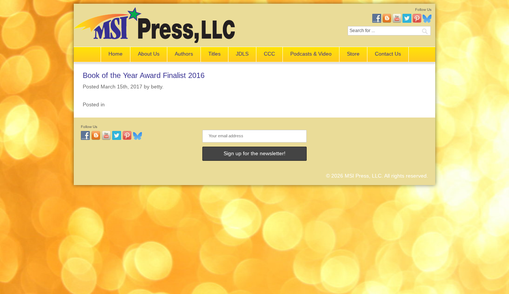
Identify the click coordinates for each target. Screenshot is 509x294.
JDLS (242, 54)
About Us (148, 54)
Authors (184, 54)
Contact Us (388, 54)
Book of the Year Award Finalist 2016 (144, 75)
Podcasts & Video (311, 54)
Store (353, 54)
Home (115, 54)
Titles (214, 54)
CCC (269, 54)
